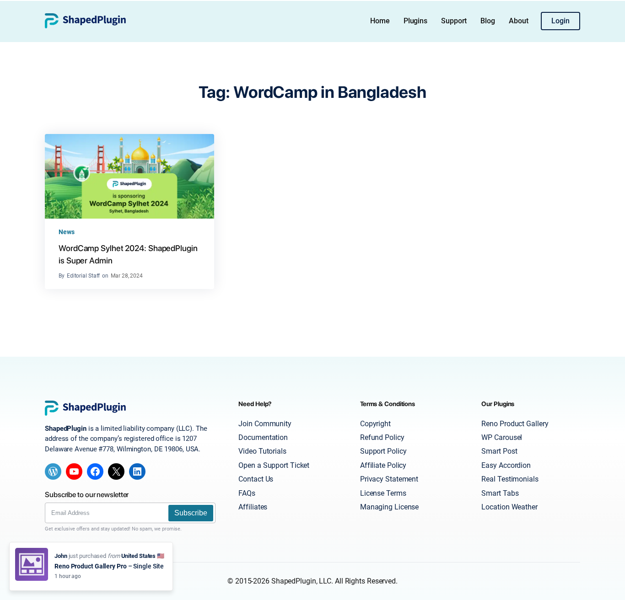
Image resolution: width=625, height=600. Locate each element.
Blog (487, 20)
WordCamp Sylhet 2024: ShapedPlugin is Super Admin (128, 254)
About (518, 20)
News (67, 232)
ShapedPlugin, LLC (301, 581)
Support (454, 20)
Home (380, 20)
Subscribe (190, 513)
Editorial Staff (83, 276)
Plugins (415, 20)
